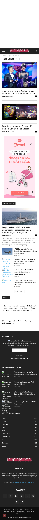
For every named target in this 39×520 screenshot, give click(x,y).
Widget (27, 509)
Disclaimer (19, 514)
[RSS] (22, 496)
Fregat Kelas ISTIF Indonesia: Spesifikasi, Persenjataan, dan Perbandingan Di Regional (16, 230)
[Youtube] (22, 502)
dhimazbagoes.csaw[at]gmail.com (23, 482)
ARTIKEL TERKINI (8, 203)
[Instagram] (11, 496)
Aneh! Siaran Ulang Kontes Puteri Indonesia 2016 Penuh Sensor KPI (18, 92)
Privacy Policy (21, 512)
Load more (18, 291)
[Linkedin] (16, 496)
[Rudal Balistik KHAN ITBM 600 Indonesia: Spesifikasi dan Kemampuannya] (7, 273)
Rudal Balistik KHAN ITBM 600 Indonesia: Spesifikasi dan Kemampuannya (23, 272)
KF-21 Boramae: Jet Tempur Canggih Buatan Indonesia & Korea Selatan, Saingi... (25, 251)
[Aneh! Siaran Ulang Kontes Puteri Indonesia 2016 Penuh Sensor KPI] (19, 75)
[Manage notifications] (4, 515)
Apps (21, 509)
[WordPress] (17, 502)
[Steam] (27, 496)
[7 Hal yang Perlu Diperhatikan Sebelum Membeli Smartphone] (7, 398)
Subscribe (6, 512)
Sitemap (13, 512)
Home (4, 56)
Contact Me (15, 509)
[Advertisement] (19, 3)
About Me (7, 509)
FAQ (32, 509)
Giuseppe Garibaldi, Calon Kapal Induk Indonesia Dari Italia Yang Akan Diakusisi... (24, 261)
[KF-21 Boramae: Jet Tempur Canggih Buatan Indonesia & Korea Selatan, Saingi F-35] (7, 251)
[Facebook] (5, 496)
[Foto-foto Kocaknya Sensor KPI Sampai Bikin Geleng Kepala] (19, 111)
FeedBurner (24, 358)
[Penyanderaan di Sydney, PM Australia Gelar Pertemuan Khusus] (7, 374)
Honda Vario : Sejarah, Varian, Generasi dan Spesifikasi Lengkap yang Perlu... (25, 282)
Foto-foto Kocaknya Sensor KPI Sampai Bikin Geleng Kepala (17, 127)
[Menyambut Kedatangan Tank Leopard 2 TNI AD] (7, 384)
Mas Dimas (5, 96)
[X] (33, 496)
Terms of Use (30, 512)
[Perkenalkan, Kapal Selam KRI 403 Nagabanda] (7, 407)
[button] (3, 51)
